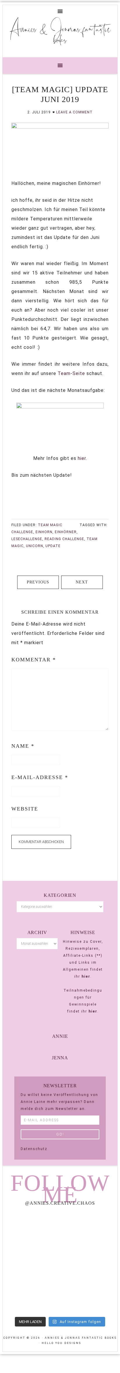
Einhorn (44, 532)
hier (82, 458)
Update (53, 546)
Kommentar (33, 660)
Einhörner (66, 532)
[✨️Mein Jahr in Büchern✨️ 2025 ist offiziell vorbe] (89, 1228)
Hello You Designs (61, 1343)
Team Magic (50, 525)
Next (82, 582)
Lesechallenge (26, 539)
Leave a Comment (74, 112)
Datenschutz (34, 1149)
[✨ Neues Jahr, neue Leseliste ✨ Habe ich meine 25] (89, 1262)
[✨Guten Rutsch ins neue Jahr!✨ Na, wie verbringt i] (31, 1262)
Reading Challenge (64, 539)
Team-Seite (70, 373)
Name (22, 746)
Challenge (22, 532)
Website (24, 809)
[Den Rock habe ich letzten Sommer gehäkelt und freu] (31, 1228)
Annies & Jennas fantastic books (60, 34)
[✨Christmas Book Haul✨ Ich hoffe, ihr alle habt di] (31, 1296)
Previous (38, 582)
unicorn (34, 546)
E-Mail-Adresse (39, 777)
